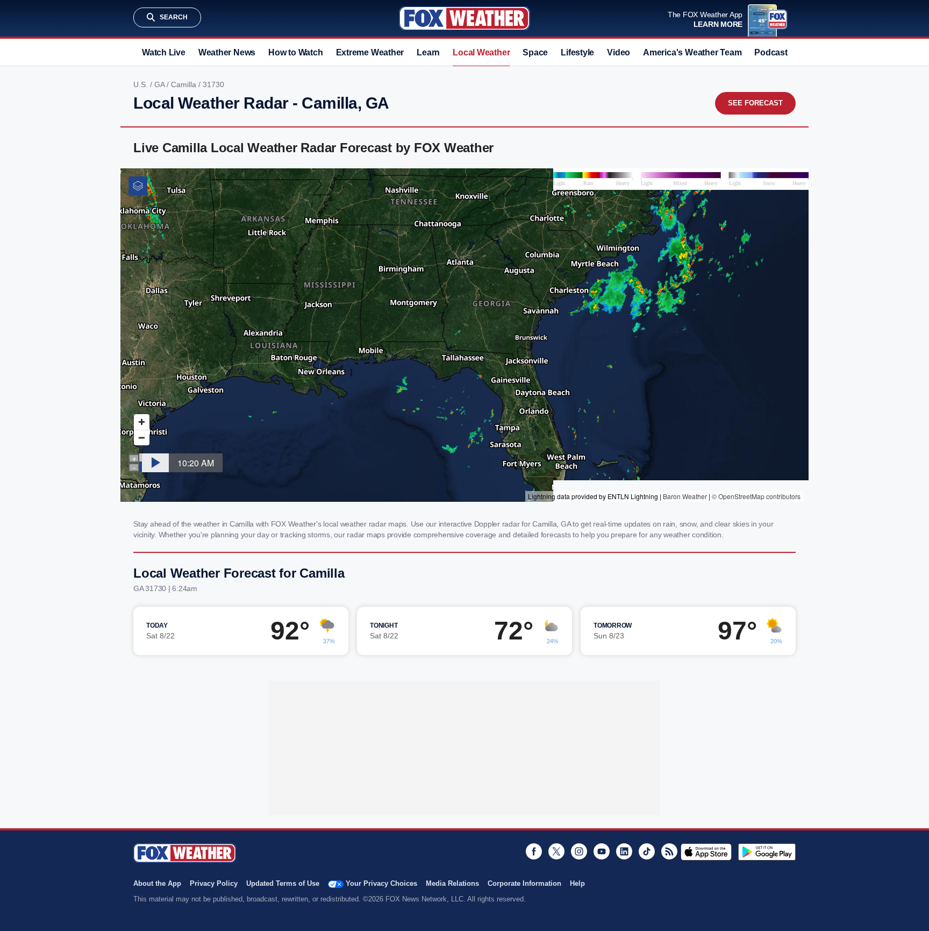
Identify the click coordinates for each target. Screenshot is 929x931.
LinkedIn (624, 851)
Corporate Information (524, 883)
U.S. (141, 84)
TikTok (647, 851)
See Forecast (755, 103)
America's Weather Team (692, 52)
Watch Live (163, 52)
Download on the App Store (706, 852)
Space (535, 52)
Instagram (579, 851)
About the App (157, 883)
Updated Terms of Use (282, 883)
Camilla (184, 84)
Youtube (602, 851)
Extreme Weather (370, 52)
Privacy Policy (214, 883)
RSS (669, 851)
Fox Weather (464, 18)
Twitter (556, 851)
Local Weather (481, 52)
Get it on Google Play (767, 852)
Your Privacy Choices (381, 883)
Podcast (770, 52)
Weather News (226, 52)
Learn (428, 52)
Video (618, 52)
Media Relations (452, 883)
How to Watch (295, 52)
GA (160, 84)
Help (577, 883)
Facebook (534, 851)
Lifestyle (577, 52)
